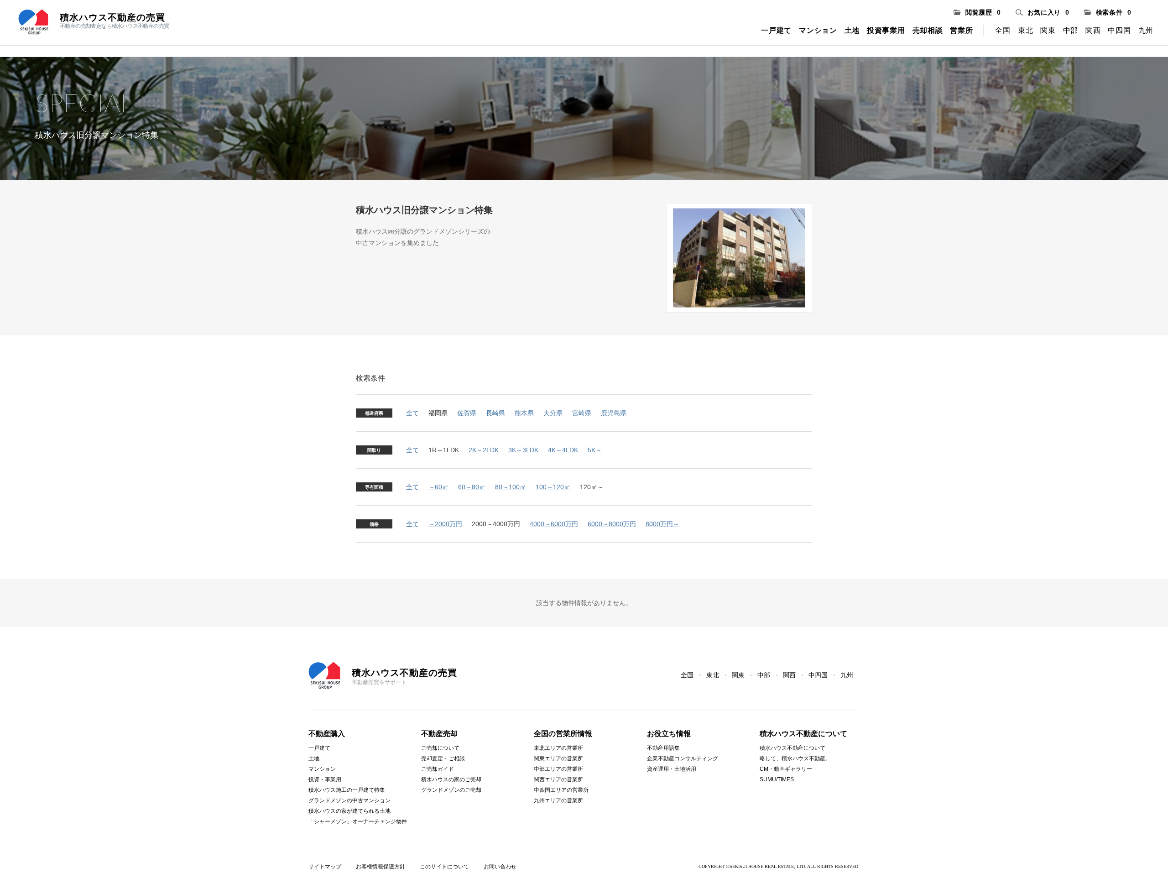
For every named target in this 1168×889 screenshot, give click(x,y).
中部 (1070, 30)
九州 (1145, 30)
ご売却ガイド (437, 769)
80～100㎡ (510, 487)
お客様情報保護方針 (380, 866)
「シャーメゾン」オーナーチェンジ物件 (357, 821)
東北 (1025, 30)
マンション (818, 30)
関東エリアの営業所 (558, 758)
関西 (1092, 30)
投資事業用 (886, 30)
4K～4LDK (563, 450)
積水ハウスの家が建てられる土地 (349, 811)
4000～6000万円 (554, 524)
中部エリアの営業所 (558, 769)
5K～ (595, 450)
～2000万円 (445, 524)
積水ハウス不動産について (792, 748)
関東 (1047, 30)
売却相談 (927, 30)
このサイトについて (444, 866)
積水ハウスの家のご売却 (451, 779)
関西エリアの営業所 (558, 779)
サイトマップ (324, 866)
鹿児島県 (613, 413)
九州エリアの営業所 (558, 800)
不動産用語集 (663, 748)
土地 (852, 30)
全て (412, 413)
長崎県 (495, 413)
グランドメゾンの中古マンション (349, 800)
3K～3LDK (523, 450)
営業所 (961, 30)
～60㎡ (438, 487)
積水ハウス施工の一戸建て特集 (346, 790)
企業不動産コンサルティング (682, 758)
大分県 (553, 413)
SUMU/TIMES (777, 779)
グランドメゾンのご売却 (451, 790)
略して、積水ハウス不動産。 (795, 758)
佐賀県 (466, 413)
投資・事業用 (324, 779)
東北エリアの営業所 (558, 748)
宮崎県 (581, 413)
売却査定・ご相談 (443, 758)
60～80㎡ (471, 487)
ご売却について (440, 748)
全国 (1002, 30)
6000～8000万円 (612, 524)
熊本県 (524, 413)
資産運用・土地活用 (671, 769)
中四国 (1119, 30)
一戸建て (776, 30)
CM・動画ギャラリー (786, 769)
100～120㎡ (553, 487)
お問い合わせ (500, 866)
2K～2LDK (484, 450)
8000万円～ (662, 524)
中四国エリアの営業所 (561, 790)
